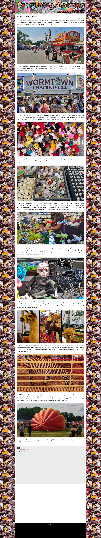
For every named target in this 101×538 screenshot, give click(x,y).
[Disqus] (50, 464)
